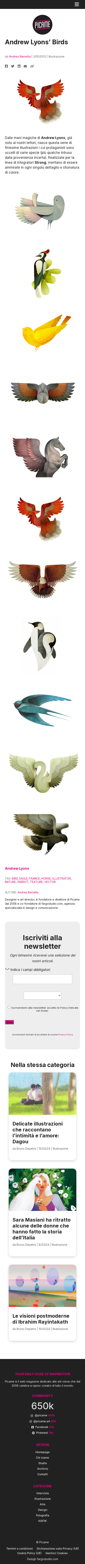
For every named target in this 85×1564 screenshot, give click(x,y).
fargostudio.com (47, 1559)
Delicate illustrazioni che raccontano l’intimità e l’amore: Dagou (37, 1132)
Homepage (42, 1452)
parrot (22, 882)
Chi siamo (42, 1457)
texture (36, 882)
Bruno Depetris (26, 1148)
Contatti (42, 1474)
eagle (23, 878)
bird (15, 878)
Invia (9, 1022)
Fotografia (42, 1515)
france (34, 878)
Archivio (42, 1468)
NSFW (42, 1520)
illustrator (61, 878)
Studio (42, 1463)
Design (42, 1509)
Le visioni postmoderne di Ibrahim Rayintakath (40, 1319)
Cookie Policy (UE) (29, 1553)
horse (46, 878)
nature (10, 882)
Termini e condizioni (19, 1548)
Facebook (44, 1427)
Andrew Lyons (17, 868)
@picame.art (44, 1421)
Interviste (42, 1493)
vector (50, 882)
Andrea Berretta (20, 56)
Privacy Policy (65, 1034)
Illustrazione (56, 56)
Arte (42, 1504)
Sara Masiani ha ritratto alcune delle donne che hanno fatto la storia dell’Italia (41, 1229)
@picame (45, 1415)
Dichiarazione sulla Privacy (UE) (58, 1548)
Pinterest (44, 1432)
